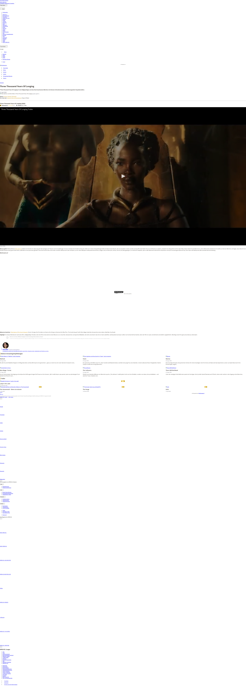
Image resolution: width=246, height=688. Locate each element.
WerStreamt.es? (201, 393)
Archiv (1, 392)
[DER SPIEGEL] (4, 6)
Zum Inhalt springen (4, 0)
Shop (4, 653)
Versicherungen (6, 500)
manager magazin (6, 654)
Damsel (9, 98)
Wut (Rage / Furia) (5, 370)
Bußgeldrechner (6, 486)
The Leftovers (87, 370)
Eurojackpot (5, 505)
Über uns (1, 394)
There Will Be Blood (172, 370)
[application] (123, 176)
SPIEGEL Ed (5, 663)
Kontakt (4, 675)
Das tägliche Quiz (6, 512)
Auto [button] (1, 484)
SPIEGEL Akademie (7, 662)
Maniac (168, 359)
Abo (3, 651)
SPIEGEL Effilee (6, 656)
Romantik (14, 96)
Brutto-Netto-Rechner (7, 492)
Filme (4, 70)
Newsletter (5, 674)
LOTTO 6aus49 (6, 508)
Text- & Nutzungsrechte (7, 678)
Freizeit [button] (2, 503)
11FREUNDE (5, 657)
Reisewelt (5, 514)
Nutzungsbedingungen (7, 669)
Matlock (2, 359)
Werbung (4, 658)
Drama (5, 96)
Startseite (5, 68)
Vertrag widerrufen (6, 672)
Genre (4, 78)
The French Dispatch (23, 332)
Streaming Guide (6, 511)
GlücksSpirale (5, 507)
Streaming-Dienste (7, 76)
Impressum (5, 665)
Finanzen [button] (2, 496)
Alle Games (10, 397)
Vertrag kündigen (6, 671)
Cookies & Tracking (7, 673)
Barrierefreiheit (6, 667)
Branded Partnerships (7, 659)
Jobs (3, 661)
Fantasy (9, 96)
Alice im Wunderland (16, 98)
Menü (5, 52)
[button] (123, 176)
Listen (4, 74)
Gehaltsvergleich (6, 499)
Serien (4, 72)
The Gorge (86, 389)
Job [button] (1, 490)
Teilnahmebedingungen (7, 670)
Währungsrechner (6, 501)
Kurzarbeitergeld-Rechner (8, 493)
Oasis (84, 359)
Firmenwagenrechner (7, 487)
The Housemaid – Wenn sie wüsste (11, 389)
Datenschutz (5, 666)
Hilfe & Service (6, 677)
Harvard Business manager (8, 655)
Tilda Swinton (18, 249)
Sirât (167, 389)
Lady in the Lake (5, 383)
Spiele (4, 510)
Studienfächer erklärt (7, 494)
